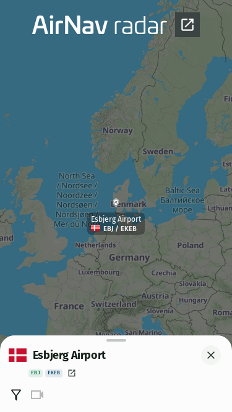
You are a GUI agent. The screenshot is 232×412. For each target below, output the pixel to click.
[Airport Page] (72, 373)
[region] (116, 206)
